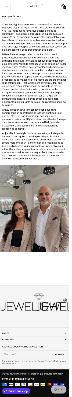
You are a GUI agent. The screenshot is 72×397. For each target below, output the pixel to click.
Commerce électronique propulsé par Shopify (41, 374)
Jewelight (14, 374)
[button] (6, 6)
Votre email (9, 354)
